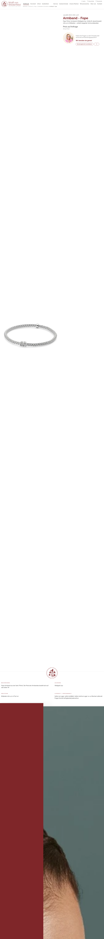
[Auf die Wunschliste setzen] (96, 44)
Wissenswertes (84, 4)
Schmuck (26, 4)
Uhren (39, 4)
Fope (35, 6)
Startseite (25, 6)
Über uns (93, 4)
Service (55, 4)
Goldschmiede (63, 4)
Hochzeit (33, 4)
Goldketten (45, 4)
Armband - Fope (53, 6)
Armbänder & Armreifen (43, 6)
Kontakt (99, 4)
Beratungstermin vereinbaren (84, 44)
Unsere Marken (74, 4)
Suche (84, 1)
